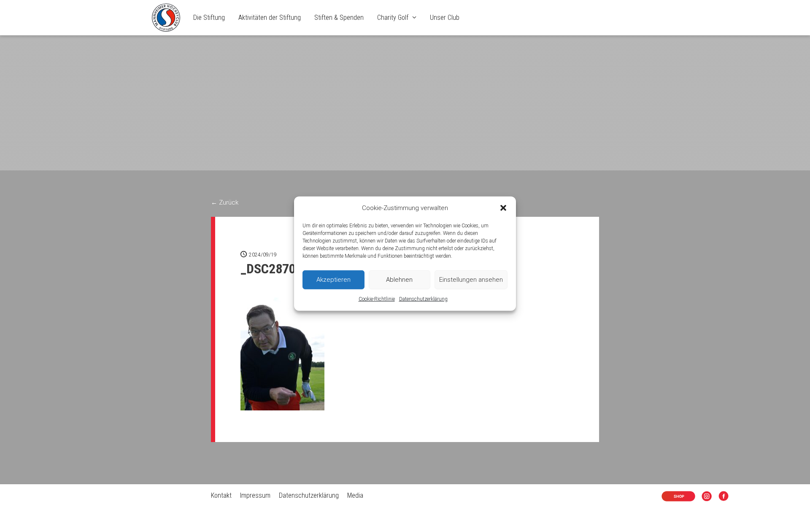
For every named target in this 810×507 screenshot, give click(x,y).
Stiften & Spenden (339, 17)
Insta (708, 497)
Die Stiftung (209, 17)
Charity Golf (392, 17)
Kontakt (221, 495)
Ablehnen (399, 279)
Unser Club (444, 17)
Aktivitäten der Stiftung (269, 17)
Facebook (725, 497)
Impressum (255, 495)
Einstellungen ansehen (471, 279)
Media (355, 495)
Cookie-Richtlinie (377, 299)
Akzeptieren (333, 279)
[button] (503, 208)
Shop (672, 497)
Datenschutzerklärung (423, 299)
